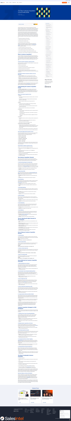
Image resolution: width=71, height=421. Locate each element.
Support (69, 0)
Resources (20, 2)
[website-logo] (3, 2)
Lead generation (28, 83)
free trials (36, 325)
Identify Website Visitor (32, 410)
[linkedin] (14, 411)
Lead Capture (31, 411)
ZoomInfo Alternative (49, 413)
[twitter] (16, 411)
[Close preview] (69, 410)
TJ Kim (20, 402)
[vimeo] (18, 411)
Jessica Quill (32, 402)
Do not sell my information (54, 413)
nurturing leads (20, 182)
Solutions (10, 2)
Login (68, 2)
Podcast (48, 412)
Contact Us (67, 0)
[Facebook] (48, 86)
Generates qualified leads (25, 214)
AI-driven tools (29, 366)
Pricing (17, 2)
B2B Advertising (32, 412)
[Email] (50, 86)
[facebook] (15, 411)
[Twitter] (46, 86)
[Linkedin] (45, 86)
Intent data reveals (20, 340)
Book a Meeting (64, 2)
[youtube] (17, 411)
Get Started (48, 414)
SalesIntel (25, 281)
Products (7, 2)
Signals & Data (14, 2)
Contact (42, 412)
